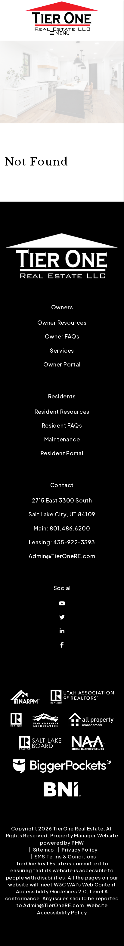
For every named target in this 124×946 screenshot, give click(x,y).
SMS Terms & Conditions (65, 856)
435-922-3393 (74, 542)
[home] (62, 15)
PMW (78, 842)
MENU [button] (62, 33)
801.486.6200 (70, 528)
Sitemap (43, 849)
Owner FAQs (62, 336)
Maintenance (62, 439)
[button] (62, 603)
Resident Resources (62, 411)
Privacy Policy (80, 849)
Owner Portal (62, 364)
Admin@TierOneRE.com (62, 555)
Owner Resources (62, 322)
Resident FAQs (62, 425)
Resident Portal (62, 453)
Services (62, 350)
